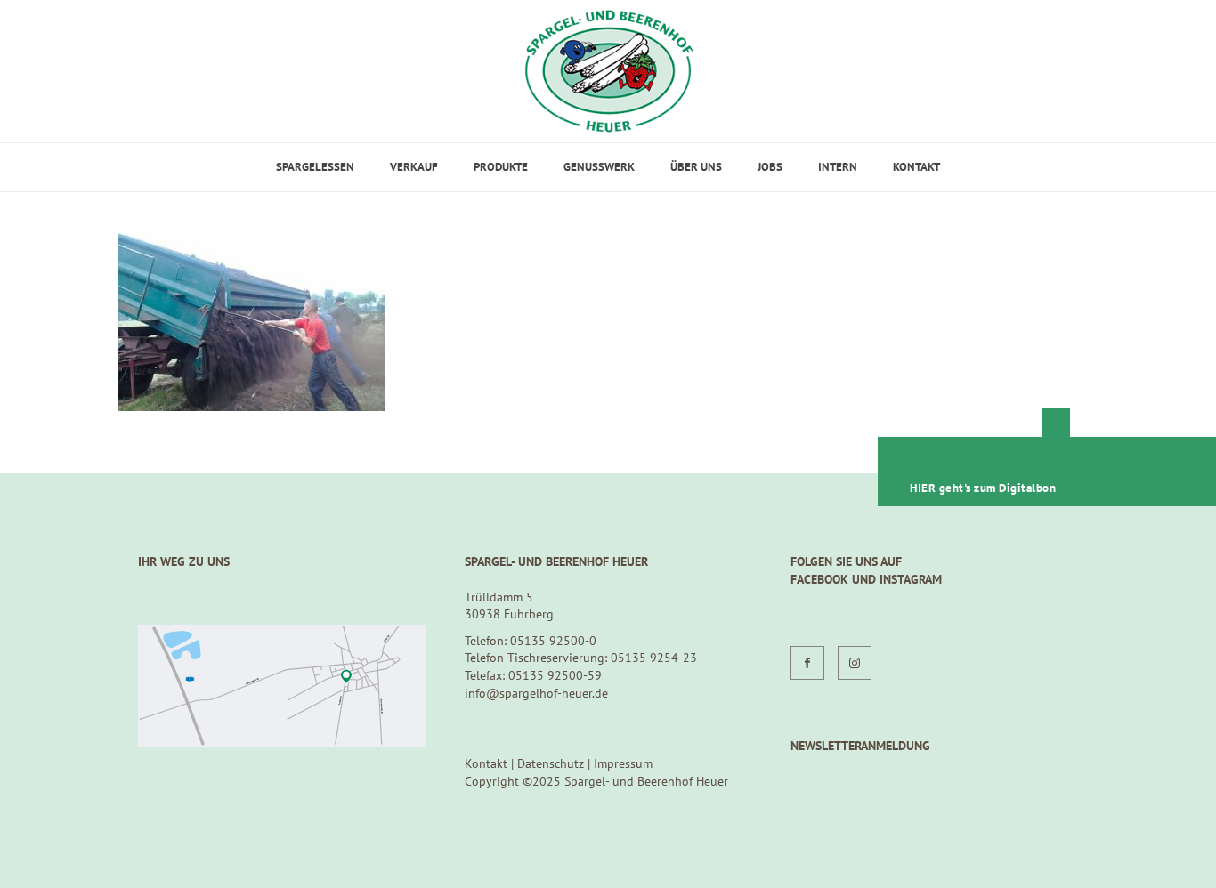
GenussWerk (599, 166)
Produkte (501, 166)
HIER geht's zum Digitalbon (983, 488)
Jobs (770, 166)
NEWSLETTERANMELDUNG (860, 746)
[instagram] (854, 663)
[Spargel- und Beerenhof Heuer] (608, 71)
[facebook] (807, 663)
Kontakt (916, 166)
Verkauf (414, 166)
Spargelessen (315, 166)
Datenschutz (550, 763)
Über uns (696, 166)
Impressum (623, 763)
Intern (837, 166)
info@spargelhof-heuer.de (536, 693)
